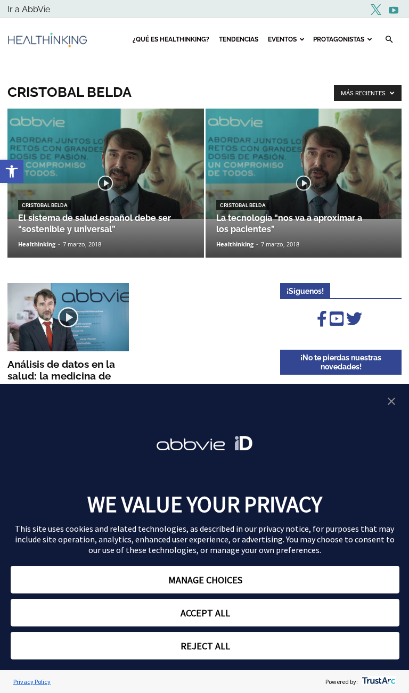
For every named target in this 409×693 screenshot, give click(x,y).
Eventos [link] (282, 39)
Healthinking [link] (36, 244)
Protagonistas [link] (338, 39)
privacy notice (283, 528)
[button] (391, 402)
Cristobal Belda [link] (45, 205)
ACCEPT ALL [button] (205, 613)
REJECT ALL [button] (205, 646)
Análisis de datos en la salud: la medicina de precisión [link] (61, 375)
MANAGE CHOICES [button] (205, 580)
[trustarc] (378, 681)
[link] (11, 171)
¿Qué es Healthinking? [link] (171, 39)
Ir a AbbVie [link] (28, 9)
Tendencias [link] (238, 39)
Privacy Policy (32, 682)
